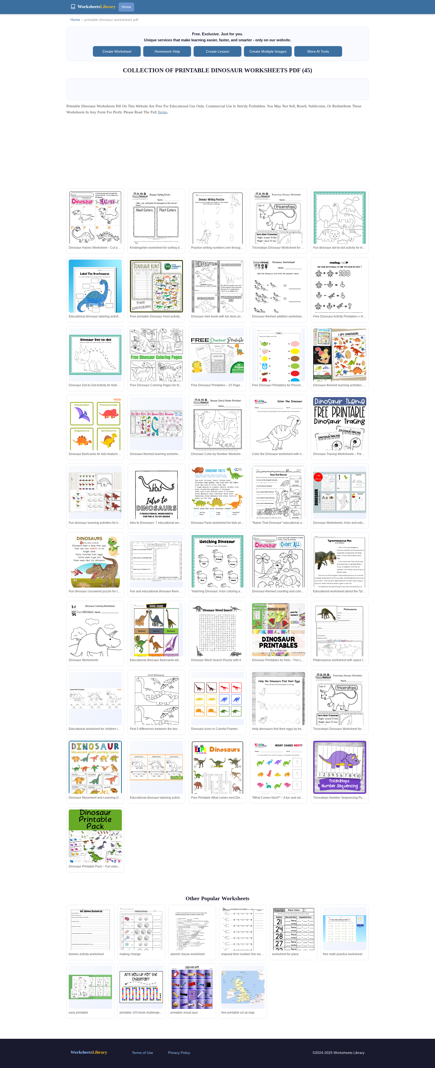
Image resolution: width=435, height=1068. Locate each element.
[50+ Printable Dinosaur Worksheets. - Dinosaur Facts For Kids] (95, 698)
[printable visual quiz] (192, 996)
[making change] (141, 935)
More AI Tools (318, 51)
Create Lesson (217, 51)
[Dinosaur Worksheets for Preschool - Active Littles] (95, 856)
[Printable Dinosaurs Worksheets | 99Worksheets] (278, 500)
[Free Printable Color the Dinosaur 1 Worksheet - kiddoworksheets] (217, 431)
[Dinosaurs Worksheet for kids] (339, 492)
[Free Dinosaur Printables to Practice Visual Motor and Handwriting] (95, 295)
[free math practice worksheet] (344, 928)
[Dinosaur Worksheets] (278, 572)
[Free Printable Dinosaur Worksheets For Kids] (339, 225)
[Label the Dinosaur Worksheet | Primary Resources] (95, 775)
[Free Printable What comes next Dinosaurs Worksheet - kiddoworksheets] (217, 778)
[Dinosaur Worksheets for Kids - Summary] (339, 354)
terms (162, 112)
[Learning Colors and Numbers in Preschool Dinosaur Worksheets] (156, 706)
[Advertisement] (217, 153)
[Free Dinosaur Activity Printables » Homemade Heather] (278, 225)
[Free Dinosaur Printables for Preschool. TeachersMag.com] (95, 438)
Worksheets (88, 1052)
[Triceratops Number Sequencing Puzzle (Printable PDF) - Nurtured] (278, 775)
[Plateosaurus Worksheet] (278, 643)
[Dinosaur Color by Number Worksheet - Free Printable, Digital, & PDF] (156, 423)
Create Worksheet (116, 51)
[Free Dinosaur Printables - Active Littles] (156, 225)
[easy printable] (90, 987)
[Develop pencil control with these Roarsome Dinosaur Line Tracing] (217, 698)
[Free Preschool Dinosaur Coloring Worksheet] (339, 569)
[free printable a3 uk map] (243, 987)
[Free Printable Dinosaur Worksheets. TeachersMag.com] (278, 294)
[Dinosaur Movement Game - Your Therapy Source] (339, 706)
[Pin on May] (217, 294)
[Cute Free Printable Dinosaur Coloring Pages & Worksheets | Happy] (95, 354)
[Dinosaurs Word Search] (156, 632)
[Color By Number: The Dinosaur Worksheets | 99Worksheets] (339, 767)
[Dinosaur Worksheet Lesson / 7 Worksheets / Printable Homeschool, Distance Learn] (95, 492)
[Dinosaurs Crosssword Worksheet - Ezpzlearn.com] (156, 767)
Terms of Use (142, 1053)
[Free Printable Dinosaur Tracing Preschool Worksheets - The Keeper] (278, 431)
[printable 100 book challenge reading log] (141, 987)
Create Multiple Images (267, 51)
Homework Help (167, 51)
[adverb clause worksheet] (192, 935)
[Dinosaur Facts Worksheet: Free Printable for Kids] (156, 500)
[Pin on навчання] (217, 569)
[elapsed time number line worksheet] (243, 935)
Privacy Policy (179, 1053)
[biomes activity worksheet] (90, 935)
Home (126, 7)
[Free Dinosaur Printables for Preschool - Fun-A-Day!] (278, 357)
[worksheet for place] (293, 935)
